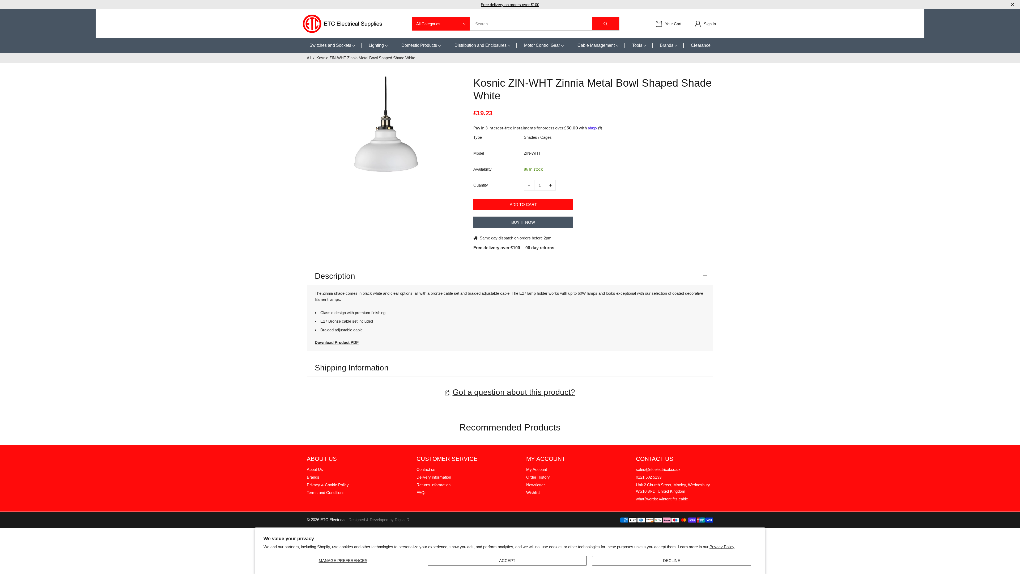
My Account (536, 469)
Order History (538, 477)
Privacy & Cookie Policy (328, 485)
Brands (313, 477)
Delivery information (433, 477)
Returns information (433, 485)
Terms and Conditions (326, 492)
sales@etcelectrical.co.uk (658, 469)
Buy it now (523, 222)
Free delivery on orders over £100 (510, 4)
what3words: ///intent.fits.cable (662, 499)
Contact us (425, 469)
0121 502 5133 (648, 477)
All (309, 58)
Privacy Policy (721, 547)
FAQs (421, 492)
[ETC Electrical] (342, 23)
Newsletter (535, 485)
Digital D (402, 519)
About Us (315, 469)
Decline (671, 560)
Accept (507, 560)
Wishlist (533, 492)
